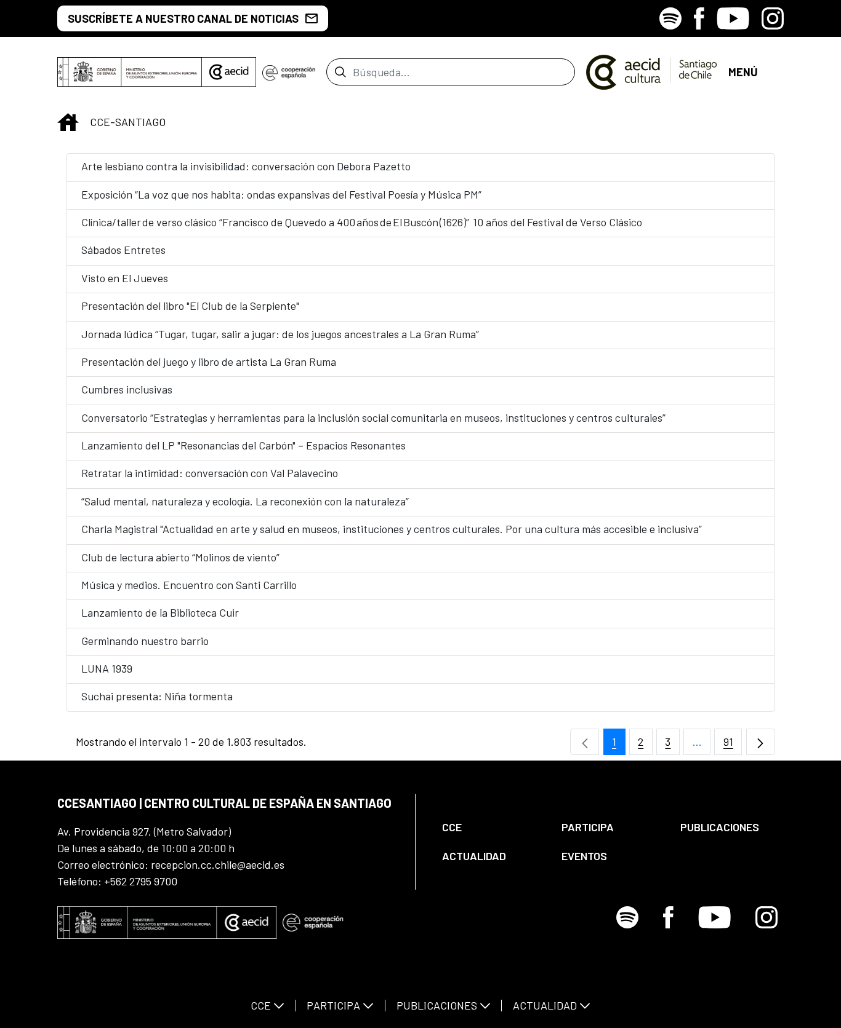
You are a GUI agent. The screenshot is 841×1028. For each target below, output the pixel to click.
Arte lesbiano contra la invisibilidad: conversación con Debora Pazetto (246, 166)
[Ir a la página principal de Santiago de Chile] (651, 71)
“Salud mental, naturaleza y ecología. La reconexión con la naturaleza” (245, 501)
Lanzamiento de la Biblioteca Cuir (160, 612)
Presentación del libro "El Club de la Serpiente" (190, 305)
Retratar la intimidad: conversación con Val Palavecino (209, 473)
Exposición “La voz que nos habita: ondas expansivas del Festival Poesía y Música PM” (281, 194)
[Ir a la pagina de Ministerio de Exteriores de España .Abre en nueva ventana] (129, 72)
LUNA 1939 (106, 668)
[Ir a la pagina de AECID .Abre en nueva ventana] (229, 72)
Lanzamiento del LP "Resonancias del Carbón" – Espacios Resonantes (243, 445)
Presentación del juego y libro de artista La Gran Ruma (208, 361)
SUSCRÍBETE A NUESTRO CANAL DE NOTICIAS (183, 18)
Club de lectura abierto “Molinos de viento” (180, 557)
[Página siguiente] (760, 742)
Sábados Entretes (123, 249)
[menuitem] (491, 827)
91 (732, 745)
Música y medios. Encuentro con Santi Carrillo (189, 584)
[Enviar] (340, 72)
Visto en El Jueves (124, 278)
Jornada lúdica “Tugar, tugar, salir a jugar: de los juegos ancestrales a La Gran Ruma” (280, 334)
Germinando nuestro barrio (145, 640)
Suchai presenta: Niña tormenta (157, 696)
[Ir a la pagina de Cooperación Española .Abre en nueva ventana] (288, 72)
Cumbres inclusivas (126, 389)
